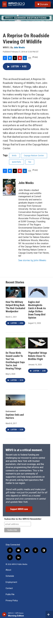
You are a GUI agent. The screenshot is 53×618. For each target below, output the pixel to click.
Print (35, 57)
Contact (9, 588)
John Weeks (19, 47)
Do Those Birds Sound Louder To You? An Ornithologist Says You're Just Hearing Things (15, 360)
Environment (11, 411)
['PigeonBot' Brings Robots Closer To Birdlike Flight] (38, 342)
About (8, 570)
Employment (11, 582)
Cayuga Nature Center (34, 155)
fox (29, 162)
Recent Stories (15, 282)
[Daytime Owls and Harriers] (15, 400)
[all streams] (49, 614)
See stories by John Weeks (32, 260)
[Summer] (26, 18)
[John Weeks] (9, 187)
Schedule (10, 576)
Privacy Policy (12, 600)
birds (14, 155)
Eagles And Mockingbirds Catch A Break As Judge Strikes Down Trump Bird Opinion (37, 309)
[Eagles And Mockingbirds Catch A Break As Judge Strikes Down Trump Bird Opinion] (38, 292)
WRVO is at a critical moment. (24, 450)
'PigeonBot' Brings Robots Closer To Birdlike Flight (37, 356)
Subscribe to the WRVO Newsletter (22, 519)
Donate (44, 4)
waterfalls (16, 162)
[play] (4, 614)
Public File (10, 594)
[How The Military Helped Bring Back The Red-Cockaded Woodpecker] (15, 292)
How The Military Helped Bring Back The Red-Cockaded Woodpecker (15, 306)
